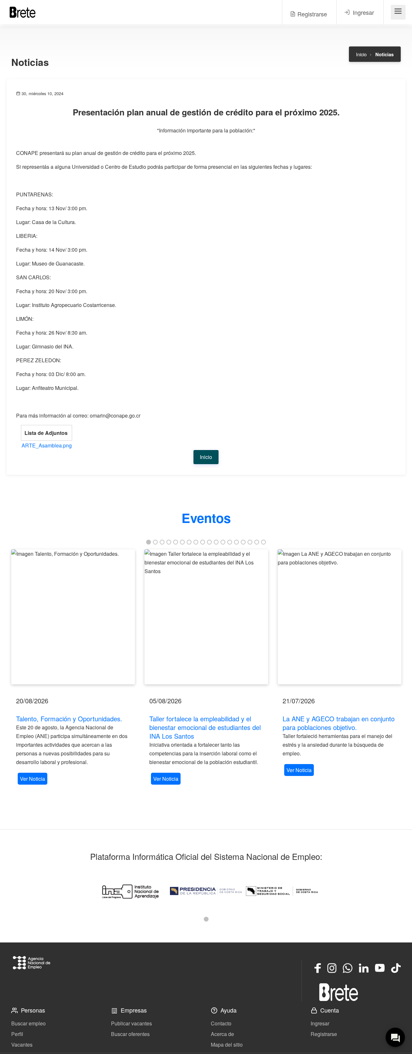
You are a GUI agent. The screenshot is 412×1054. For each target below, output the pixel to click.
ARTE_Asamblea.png (47, 445)
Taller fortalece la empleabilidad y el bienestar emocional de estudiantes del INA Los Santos (205, 727)
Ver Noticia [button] (32, 778)
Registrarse (324, 1034)
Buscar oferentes (130, 1034)
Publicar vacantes (131, 1023)
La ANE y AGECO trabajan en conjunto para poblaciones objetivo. (339, 723)
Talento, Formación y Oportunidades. (69, 718)
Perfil (17, 1034)
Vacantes (22, 1044)
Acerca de (222, 1034)
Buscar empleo (28, 1023)
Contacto (221, 1023)
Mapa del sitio (227, 1044)
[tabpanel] (73, 667)
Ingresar (320, 1023)
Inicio (361, 54)
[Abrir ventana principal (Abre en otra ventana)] (338, 992)
